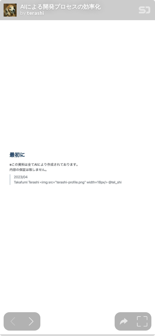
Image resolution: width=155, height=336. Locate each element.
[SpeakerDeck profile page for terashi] (10, 10)
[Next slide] (31, 321)
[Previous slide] (13, 321)
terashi (35, 13)
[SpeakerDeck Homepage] (144, 11)
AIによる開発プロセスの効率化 (60, 6)
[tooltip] (124, 321)
